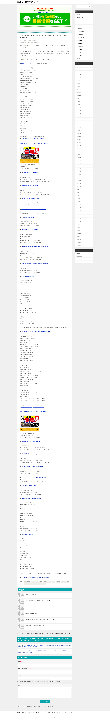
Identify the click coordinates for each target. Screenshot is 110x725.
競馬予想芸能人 (80, 25)
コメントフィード (80, 258)
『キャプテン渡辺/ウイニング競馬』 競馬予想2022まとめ (34, 263)
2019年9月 (79, 233)
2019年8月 (79, 236)
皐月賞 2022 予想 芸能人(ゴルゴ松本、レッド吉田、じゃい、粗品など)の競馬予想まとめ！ (41, 619)
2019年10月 (79, 230)
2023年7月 (79, 98)
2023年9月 (79, 92)
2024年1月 (79, 80)
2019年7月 (79, 239)
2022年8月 (79, 130)
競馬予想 (58, 581)
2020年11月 (79, 192)
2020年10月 (79, 195)
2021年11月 (79, 157)
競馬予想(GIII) (79, 43)
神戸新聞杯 (40, 581)
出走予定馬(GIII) (80, 55)
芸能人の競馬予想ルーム (28, 2)
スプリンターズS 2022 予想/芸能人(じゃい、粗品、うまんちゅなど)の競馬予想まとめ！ (58, 633)
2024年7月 (79, 66)
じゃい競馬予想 (80, 34)
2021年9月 (79, 163)
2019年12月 (79, 224)
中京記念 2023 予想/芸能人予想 (30, 594)
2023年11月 (79, 86)
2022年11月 (79, 121)
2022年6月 (79, 136)
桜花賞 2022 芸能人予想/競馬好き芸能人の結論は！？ (34, 625)
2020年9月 (79, 198)
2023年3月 (79, 110)
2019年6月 (79, 242)
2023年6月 (79, 101)
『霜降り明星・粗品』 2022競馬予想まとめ (31, 229)
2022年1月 (79, 151)
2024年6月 (79, 68)
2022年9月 (79, 127)
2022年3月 (79, 145)
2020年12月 (79, 189)
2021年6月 (79, 171)
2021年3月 (79, 180)
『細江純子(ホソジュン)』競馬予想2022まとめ (32, 198)
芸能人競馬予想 (23, 42)
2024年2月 (79, 77)
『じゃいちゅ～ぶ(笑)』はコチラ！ (29, 217)
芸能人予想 (67, 581)
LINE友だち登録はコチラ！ (45, 12)
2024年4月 (79, 71)
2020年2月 (79, 218)
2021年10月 (79, 160)
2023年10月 (79, 89)
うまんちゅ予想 (30, 42)
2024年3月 (79, 74)
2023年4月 (79, 107)
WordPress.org (80, 261)
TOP (24, 712)
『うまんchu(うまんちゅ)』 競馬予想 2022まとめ (32, 138)
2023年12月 (79, 83)
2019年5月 (79, 245)
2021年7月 (79, 168)
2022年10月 (79, 124)
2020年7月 (79, 204)
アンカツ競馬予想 (80, 31)
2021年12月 (79, 154)
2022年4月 (79, 142)
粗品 (62, 581)
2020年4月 (79, 212)
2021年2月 (79, 183)
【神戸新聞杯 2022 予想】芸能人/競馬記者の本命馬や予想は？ (35, 577)
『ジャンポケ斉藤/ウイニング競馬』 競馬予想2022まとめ (34, 246)
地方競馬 (78, 14)
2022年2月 (79, 148)
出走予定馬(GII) (80, 52)
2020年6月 (79, 207)
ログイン (78, 253)
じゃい (53, 581)
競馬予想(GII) (36, 42)
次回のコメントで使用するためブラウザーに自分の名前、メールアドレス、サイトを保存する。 (41, 681)
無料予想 (78, 58)
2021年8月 (79, 165)
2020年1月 (79, 221)
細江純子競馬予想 (80, 37)
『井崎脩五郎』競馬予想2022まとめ (29, 185)
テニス (78, 20)
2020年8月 (79, 201)
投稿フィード (79, 256)
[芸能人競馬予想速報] (45, 24)
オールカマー (33, 581)
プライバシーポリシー (55, 717)
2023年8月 (79, 95)
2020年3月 (79, 215)
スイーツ (78, 23)
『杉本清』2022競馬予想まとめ (28, 276)
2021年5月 (79, 174)
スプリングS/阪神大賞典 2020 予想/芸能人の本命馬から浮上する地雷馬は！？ (39, 600)
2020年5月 (79, 210)
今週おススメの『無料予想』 (28, 63)
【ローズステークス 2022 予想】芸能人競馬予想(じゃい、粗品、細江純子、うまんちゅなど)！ (32, 633)
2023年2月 (79, 113)
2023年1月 (79, 116)
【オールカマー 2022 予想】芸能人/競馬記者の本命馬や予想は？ (36, 331)
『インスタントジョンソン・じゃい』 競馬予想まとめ (33, 209)
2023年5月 (79, 104)
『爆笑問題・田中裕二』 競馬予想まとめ (30, 172)
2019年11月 (79, 227)
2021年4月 (79, 177)
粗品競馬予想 (79, 28)
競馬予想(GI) (79, 40)
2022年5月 (79, 139)
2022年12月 (79, 118)
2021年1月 (79, 186)
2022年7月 (79, 133)
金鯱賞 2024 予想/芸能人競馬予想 (31, 613)
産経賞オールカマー (47, 581)
